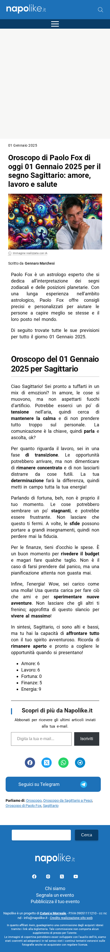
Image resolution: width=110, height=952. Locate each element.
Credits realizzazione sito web (71, 918)
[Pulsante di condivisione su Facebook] (30, 763)
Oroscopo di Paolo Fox (23, 806)
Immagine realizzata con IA (30, 253)
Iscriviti (86, 738)
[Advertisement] (55, 84)
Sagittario (51, 806)
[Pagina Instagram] (49, 877)
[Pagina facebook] (35, 877)
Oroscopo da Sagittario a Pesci (67, 800)
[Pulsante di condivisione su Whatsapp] (63, 763)
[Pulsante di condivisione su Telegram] (80, 763)
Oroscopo (34, 800)
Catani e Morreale (53, 913)
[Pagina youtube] (75, 877)
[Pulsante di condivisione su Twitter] (46, 763)
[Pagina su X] (62, 877)
